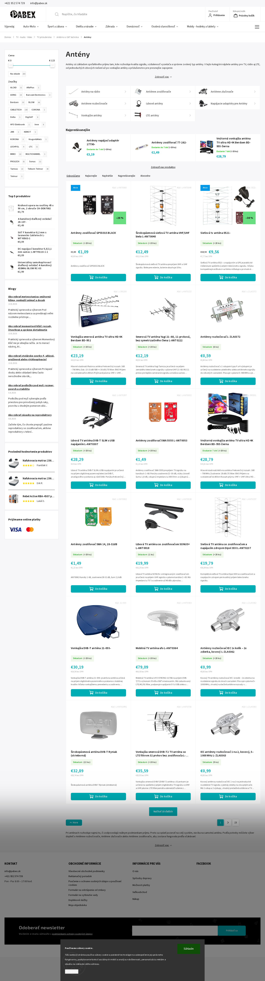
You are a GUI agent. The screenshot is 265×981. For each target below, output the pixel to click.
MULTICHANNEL (35, 154)
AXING (16, 95)
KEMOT (30, 131)
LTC (33, 146)
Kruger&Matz (38, 139)
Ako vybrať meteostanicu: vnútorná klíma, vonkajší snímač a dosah (29, 298)
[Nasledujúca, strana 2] (228, 822)
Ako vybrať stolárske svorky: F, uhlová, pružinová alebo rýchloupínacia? (31, 357)
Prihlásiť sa (232, 930)
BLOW (34, 102)
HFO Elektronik (20, 124)
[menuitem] (12, 27)
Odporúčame (73, 176)
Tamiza (16, 168)
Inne (39, 124)
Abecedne (145, 176)
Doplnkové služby (78, 900)
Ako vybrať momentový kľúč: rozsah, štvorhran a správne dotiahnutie (30, 328)
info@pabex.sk (13, 871)
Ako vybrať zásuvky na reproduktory (30, 415)
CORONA (38, 109)
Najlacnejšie (91, 176)
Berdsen (17, 102)
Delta (15, 117)
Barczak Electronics (38, 95)
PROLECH (17, 161)
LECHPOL (17, 146)
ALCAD (16, 87)
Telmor (16, 176)
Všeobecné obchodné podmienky (87, 871)
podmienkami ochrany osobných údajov (72, 934)
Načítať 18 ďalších (163, 811)
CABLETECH (18, 109)
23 (235, 822)
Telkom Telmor (38, 168)
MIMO (15, 154)
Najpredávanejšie (126, 176)
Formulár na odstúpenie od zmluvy (87, 890)
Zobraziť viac (162, 77)
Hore (75, 822)
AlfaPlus (32, 87)
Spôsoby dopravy (142, 878)
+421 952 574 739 (14, 876)
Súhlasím (189, 949)
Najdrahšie (107, 176)
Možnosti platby (141, 885)
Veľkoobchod (139, 892)
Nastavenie (71, 971)
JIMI (14, 131)
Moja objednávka (78, 905)
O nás (135, 871)
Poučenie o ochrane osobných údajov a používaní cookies (95, 883)
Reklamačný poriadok (80, 876)
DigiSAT (31, 117)
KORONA (17, 139)
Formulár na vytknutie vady (83, 895)
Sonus (35, 161)
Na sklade (17, 73)
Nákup (135, 899)
